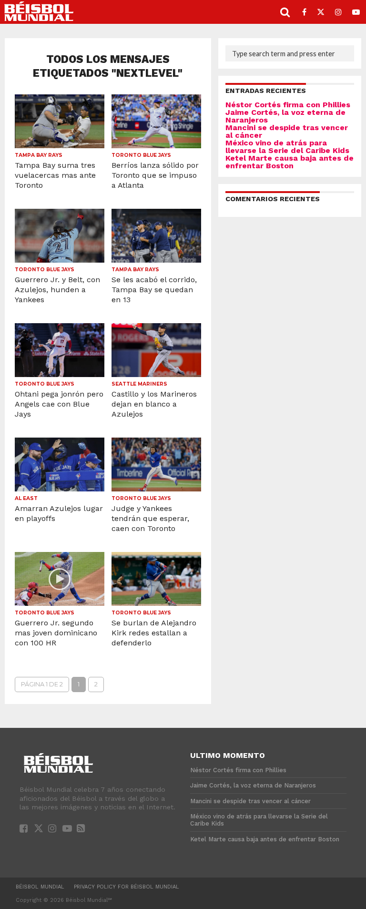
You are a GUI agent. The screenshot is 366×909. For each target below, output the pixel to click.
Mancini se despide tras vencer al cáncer (286, 131)
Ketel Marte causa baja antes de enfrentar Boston (289, 161)
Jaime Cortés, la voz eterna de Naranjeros (285, 116)
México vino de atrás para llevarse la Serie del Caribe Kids (287, 146)
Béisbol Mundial (40, 887)
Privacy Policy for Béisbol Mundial (126, 887)
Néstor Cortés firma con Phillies (287, 104)
